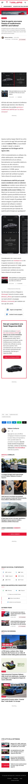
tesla (7, 414)
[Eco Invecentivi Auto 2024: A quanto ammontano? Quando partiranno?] (5, 614)
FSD (3, 414)
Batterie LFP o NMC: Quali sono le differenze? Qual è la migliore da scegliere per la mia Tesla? (18, 745)
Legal (21, 778)
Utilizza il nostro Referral (14, 598)
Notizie (3, 648)
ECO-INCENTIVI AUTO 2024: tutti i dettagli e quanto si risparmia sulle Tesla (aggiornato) (17, 752)
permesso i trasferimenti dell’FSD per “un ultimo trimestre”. (12, 109)
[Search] (25, 2)
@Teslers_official (6, 297)
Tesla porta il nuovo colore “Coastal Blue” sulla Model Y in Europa (12, 700)
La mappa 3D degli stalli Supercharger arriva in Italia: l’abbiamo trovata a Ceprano (12, 476)
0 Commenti (22, 39)
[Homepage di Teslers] (1, 6)
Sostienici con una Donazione (15, 602)
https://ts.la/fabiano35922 (12, 357)
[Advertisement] (14, 55)
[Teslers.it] (14, 2)
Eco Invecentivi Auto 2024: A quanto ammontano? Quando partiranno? (18, 613)
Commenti (19, 97)
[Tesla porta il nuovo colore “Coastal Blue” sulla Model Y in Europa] (14, 690)
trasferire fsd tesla (6, 416)
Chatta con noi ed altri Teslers (14, 594)
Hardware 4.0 (18, 260)
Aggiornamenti (8, 6)
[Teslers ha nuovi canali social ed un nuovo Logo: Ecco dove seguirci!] (5, 765)
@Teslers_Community (8, 301)
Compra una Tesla (15, 780)
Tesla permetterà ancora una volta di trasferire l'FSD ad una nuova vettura (17, 92)
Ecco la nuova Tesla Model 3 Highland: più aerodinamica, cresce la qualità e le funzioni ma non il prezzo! (18, 759)
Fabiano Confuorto (8, 37)
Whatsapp (4, 294)
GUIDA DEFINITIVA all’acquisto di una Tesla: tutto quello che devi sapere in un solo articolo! (18, 623)
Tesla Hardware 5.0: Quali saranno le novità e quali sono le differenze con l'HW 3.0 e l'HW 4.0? (17, 279)
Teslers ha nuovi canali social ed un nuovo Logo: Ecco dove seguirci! (18, 765)
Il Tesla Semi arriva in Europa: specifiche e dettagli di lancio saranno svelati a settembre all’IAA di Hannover (13, 520)
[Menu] (2, 2)
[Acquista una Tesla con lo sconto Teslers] (14, 15)
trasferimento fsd (14, 414)
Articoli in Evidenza (8, 631)
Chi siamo (9, 778)
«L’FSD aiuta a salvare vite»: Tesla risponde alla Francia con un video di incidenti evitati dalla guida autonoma (13, 652)
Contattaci (15, 778)
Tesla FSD (4, 18)
